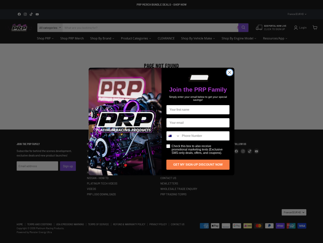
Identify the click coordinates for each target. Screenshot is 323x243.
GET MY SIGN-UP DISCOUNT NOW (198, 164)
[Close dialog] (229, 72)
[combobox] (173, 135)
